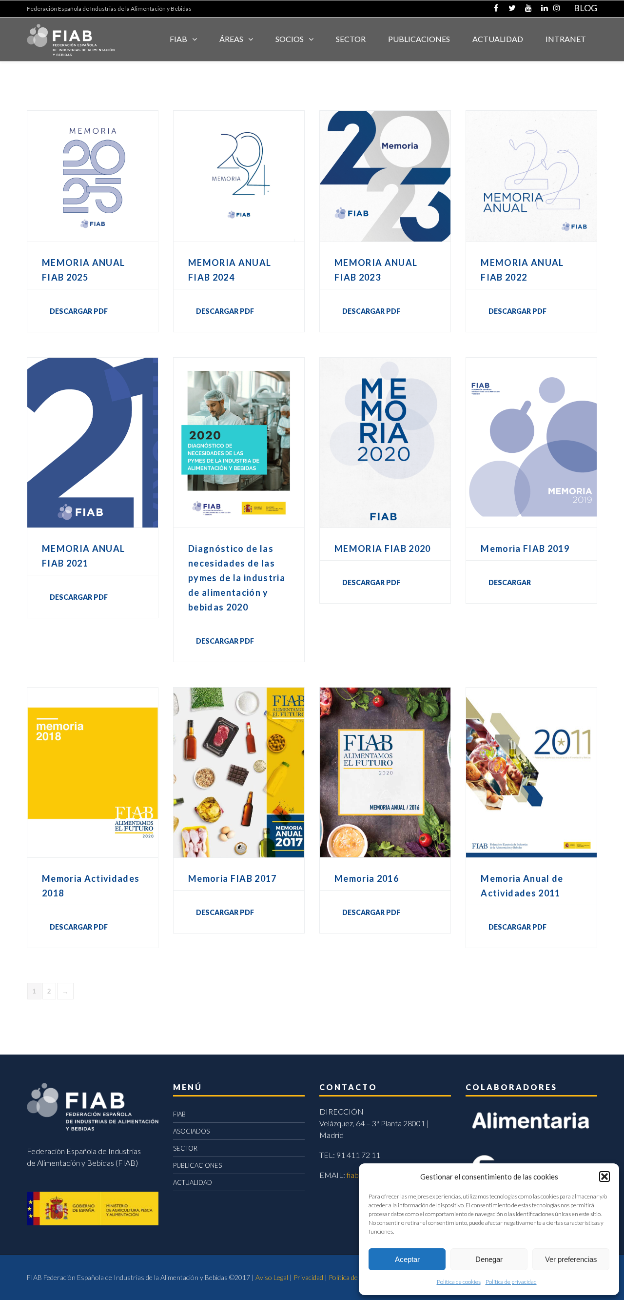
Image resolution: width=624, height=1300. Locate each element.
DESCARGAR (509, 582)
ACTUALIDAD (497, 38)
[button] (604, 1176)
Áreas (231, 38)
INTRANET (566, 38)
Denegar (489, 1259)
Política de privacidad (511, 1281)
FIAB (178, 38)
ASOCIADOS (191, 1131)
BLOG (585, 7)
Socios (289, 38)
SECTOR (351, 38)
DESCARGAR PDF (79, 311)
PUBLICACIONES (197, 1165)
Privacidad (308, 1277)
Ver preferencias (571, 1259)
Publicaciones (419, 38)
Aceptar (407, 1259)
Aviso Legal (271, 1277)
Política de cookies (459, 1281)
